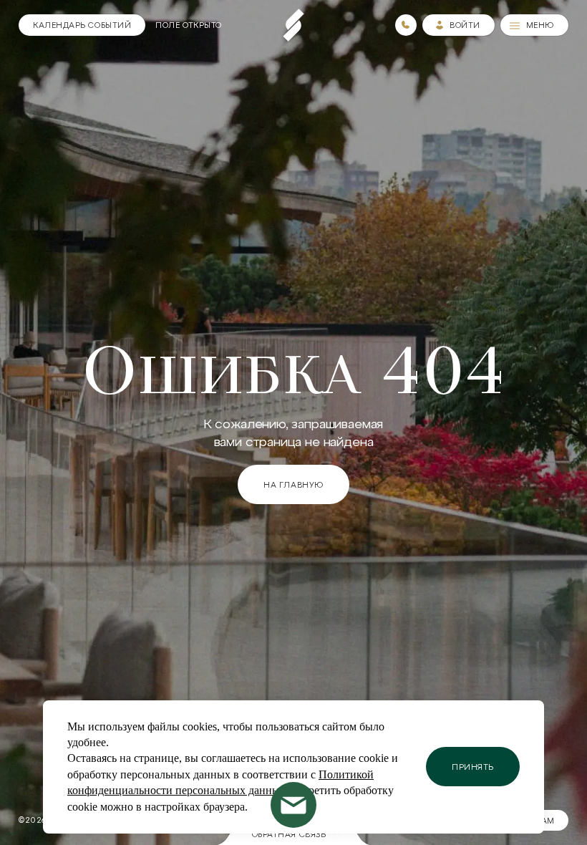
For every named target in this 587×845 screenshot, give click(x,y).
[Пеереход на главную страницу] (293, 25)
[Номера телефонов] (406, 25)
